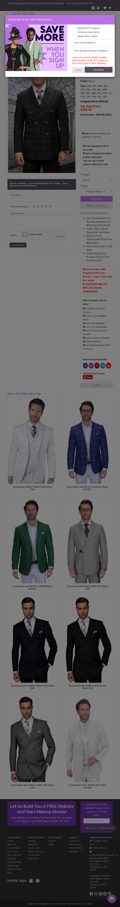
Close (78, 69)
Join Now (99, 69)
